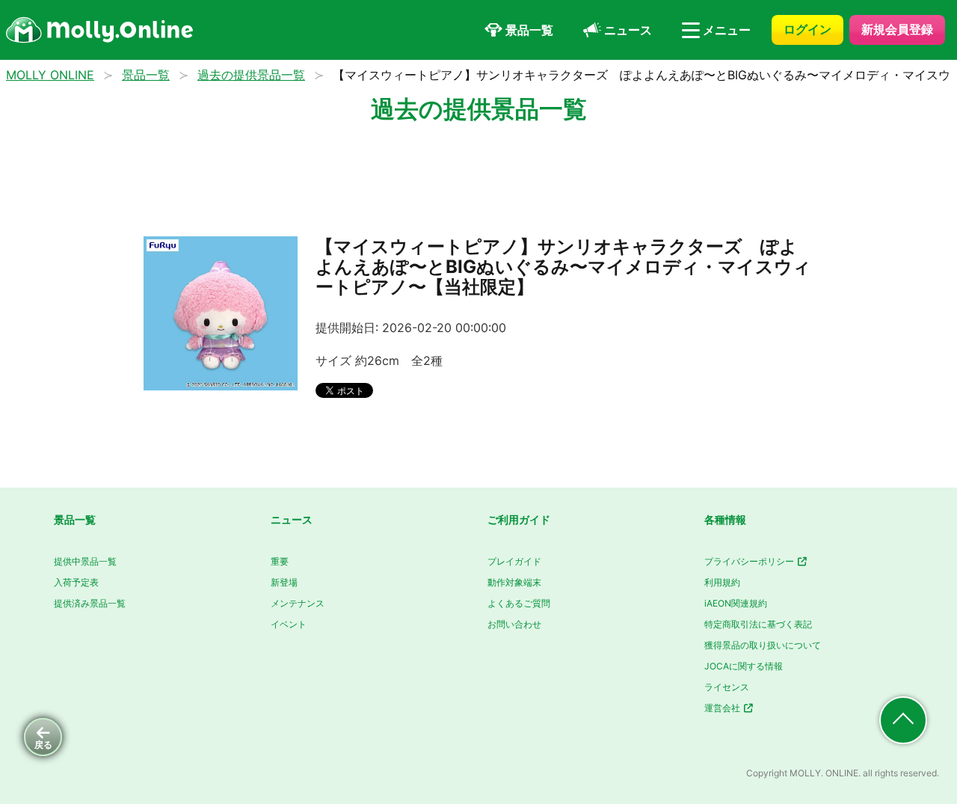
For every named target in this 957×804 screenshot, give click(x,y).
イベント (289, 624)
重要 (280, 561)
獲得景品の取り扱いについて (762, 645)
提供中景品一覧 (85, 561)
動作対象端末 (514, 582)
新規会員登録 (897, 29)
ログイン (807, 29)
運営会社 (723, 708)
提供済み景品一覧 (90, 603)
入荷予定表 (76, 582)
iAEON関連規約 (735, 603)
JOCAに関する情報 (743, 666)
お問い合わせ (514, 624)
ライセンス (726, 687)
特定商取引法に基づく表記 (758, 624)
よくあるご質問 (518, 603)
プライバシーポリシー (750, 561)
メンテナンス (297, 603)
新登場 (284, 582)
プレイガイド (514, 561)
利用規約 (722, 582)
